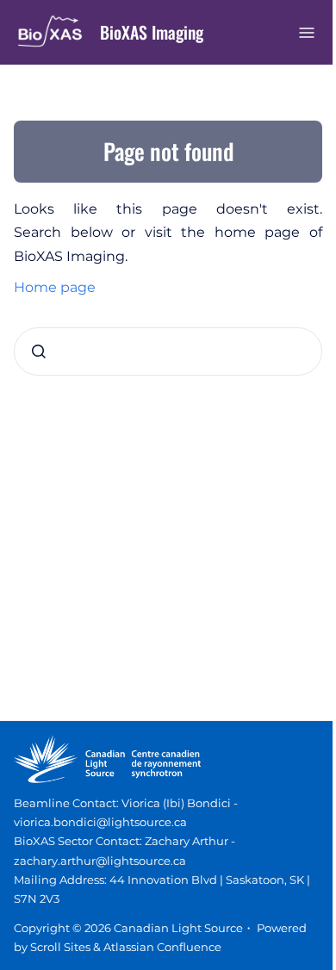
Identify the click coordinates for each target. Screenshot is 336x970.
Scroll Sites (60, 947)
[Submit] (39, 351)
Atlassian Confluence (162, 947)
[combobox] (168, 351)
